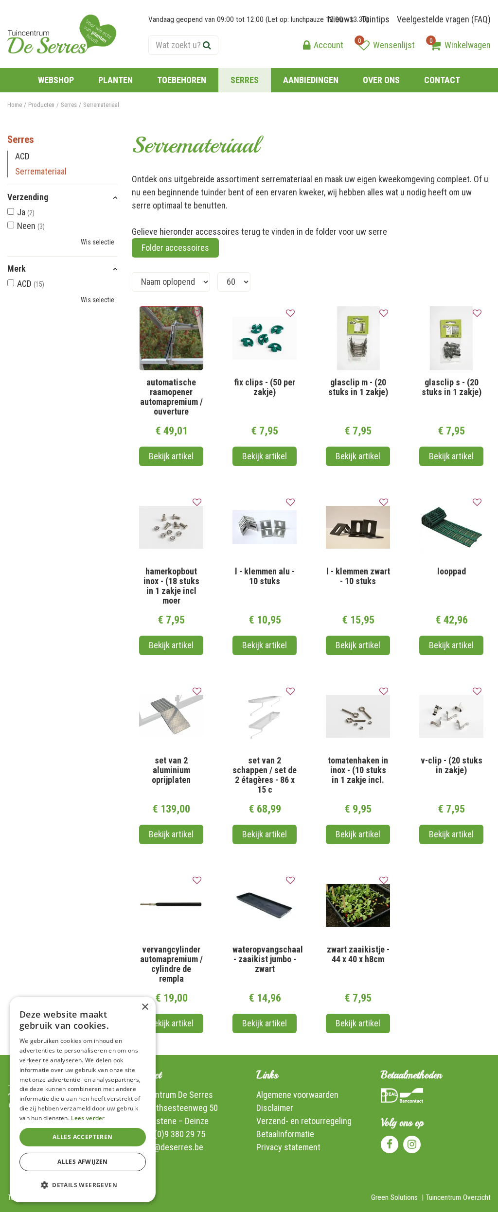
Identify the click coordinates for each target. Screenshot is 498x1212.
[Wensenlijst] (364, 45)
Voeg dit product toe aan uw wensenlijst (197, 313)
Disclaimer (274, 1108)
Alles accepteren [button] (82, 1137)
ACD (22, 156)
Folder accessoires (175, 247)
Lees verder (88, 1118)
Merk (16, 269)
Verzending (27, 197)
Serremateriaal (41, 171)
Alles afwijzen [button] (82, 1162)
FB (389, 1144)
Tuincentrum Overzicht (458, 1197)
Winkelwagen (468, 45)
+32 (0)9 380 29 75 (172, 1134)
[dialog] (83, 1099)
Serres (20, 139)
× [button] (144, 1007)
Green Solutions (394, 1197)
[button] (82, 1185)
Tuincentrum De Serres (172, 1095)
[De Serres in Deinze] (61, 34)
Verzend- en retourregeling (304, 1121)
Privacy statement (288, 1147)
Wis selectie (97, 242)
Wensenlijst (394, 45)
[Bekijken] (435, 45)
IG (412, 1144)
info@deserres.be (171, 1147)
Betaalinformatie (285, 1134)
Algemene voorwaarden (297, 1095)
